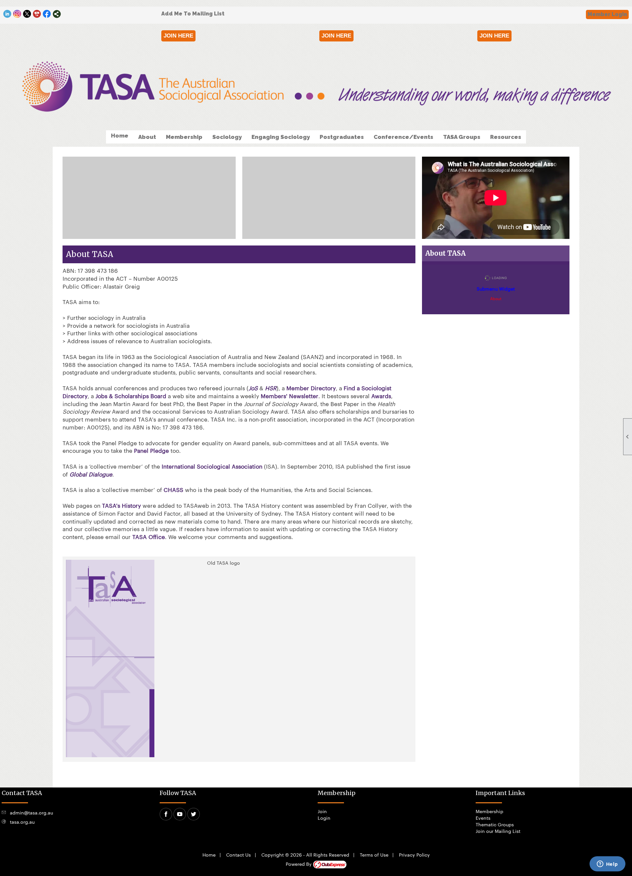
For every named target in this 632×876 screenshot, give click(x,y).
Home (119, 135)
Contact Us (238, 854)
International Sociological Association (212, 466)
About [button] (147, 137)
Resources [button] (505, 137)
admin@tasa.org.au (31, 812)
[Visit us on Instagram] (17, 14)
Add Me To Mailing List (192, 14)
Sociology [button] (227, 137)
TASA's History (121, 505)
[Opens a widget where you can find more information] (607, 864)
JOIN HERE (178, 36)
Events (483, 817)
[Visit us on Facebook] (47, 14)
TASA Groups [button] (461, 137)
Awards (381, 395)
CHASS (173, 489)
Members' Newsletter (289, 395)
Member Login (607, 14)
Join (322, 811)
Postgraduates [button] (342, 137)
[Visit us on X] (27, 14)
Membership (489, 811)
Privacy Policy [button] (414, 854)
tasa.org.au (22, 821)
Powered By (299, 864)
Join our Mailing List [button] (498, 831)
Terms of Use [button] (374, 854)
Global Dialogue (90, 474)
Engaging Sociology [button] (280, 137)
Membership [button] (184, 137)
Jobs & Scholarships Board (130, 395)
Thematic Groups (495, 824)
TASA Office (148, 536)
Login (324, 817)
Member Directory (311, 388)
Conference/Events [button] (403, 137)
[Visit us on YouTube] (37, 14)
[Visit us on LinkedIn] (7, 14)
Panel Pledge (151, 450)
